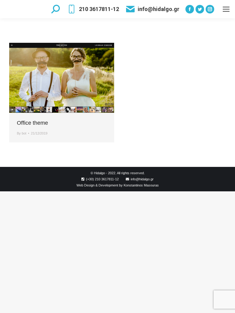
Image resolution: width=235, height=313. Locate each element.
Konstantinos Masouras (141, 185)
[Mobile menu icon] (226, 9)
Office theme (32, 123)
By (21, 133)
